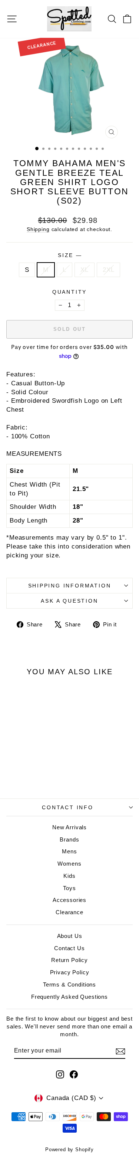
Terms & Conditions (69, 984)
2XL (109, 269)
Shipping (38, 229)
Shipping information (69, 586)
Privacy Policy (69, 972)
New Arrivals (69, 827)
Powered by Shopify (69, 1149)
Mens (69, 851)
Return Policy (69, 960)
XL (84, 269)
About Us (69, 936)
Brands (69, 839)
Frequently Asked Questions (69, 997)
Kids (69, 876)
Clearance (69, 912)
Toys (69, 888)
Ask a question (69, 601)
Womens (69, 863)
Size (69, 255)
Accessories (69, 900)
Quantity (69, 292)
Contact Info (67, 807)
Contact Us (69, 948)
